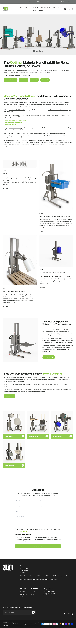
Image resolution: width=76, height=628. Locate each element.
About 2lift (22, 592)
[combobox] (64, 2)
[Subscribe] (33, 612)
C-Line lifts (41, 144)
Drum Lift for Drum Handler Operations (52, 273)
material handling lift (17, 140)
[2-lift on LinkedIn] (72, 614)
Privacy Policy (23, 594)
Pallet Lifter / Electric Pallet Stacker (14, 291)
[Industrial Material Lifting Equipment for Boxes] (56, 185)
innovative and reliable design (17, 110)
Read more (5, 188)
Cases (32, 594)
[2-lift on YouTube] (68, 614)
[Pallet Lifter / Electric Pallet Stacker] (20, 260)
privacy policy (23, 531)
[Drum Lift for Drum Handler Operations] (56, 251)
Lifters (5, 174)
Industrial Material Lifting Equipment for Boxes (54, 216)
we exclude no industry (15, 128)
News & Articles (35, 592)
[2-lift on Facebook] (65, 614)
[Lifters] (20, 164)
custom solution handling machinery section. (33, 391)
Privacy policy (5, 625)
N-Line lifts (58, 144)
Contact (22, 596)
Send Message (38, 546)
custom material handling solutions (58, 110)
